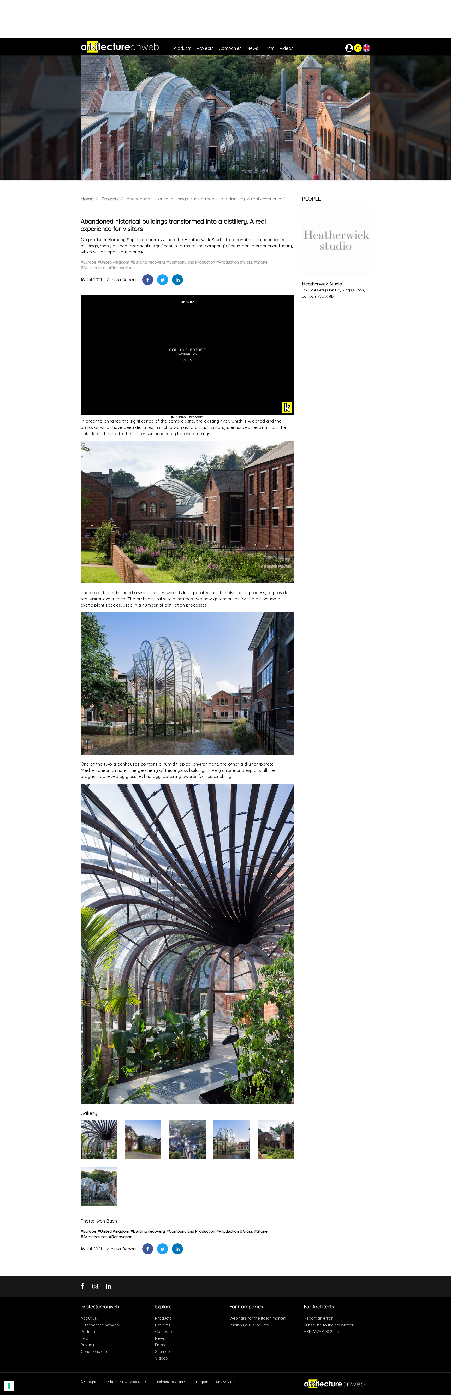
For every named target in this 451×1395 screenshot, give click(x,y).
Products (163, 1318)
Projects (110, 198)
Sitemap (162, 1351)
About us (89, 1318)
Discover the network (100, 1324)
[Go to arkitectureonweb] (127, 46)
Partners (88, 1331)
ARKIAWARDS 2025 (321, 1331)
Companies (165, 1331)
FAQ (84, 1338)
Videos (161, 1358)
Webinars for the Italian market (257, 1318)
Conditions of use (97, 1351)
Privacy (87, 1344)
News (160, 1338)
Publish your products (249, 1324)
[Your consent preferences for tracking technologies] (9, 1386)
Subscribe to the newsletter (329, 1324)
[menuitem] (185, 46)
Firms (160, 1344)
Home (87, 198)
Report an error (318, 1318)
